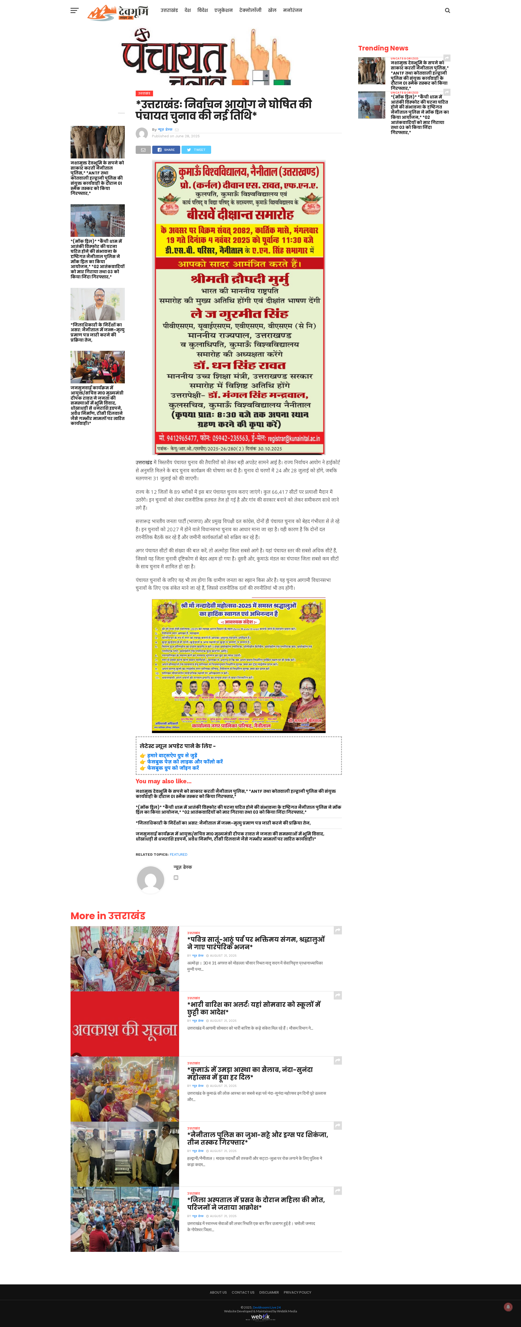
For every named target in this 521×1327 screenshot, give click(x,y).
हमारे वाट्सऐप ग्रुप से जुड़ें (172, 755)
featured (179, 854)
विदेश (202, 10)
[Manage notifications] (508, 1307)
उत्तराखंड (169, 10)
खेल (272, 10)
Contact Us (243, 1292)
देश (188, 10)
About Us (218, 1292)
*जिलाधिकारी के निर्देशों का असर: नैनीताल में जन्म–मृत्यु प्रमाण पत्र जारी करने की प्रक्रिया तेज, (98, 333)
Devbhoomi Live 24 (267, 1307)
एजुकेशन (223, 10)
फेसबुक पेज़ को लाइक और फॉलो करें (185, 761)
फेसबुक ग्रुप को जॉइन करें (173, 767)
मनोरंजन (292, 10)
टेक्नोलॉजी (250, 10)
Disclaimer (269, 1292)
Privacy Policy (297, 1292)
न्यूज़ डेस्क (165, 129)
